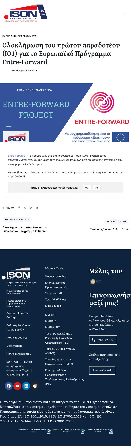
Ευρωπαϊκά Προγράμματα (19, 36)
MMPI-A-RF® (52, 327)
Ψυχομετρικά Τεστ (56, 276)
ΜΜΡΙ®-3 (50, 315)
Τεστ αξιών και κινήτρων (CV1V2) (60, 351)
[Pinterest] (31, 208)
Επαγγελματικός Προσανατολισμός (56, 285)
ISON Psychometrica (23, 70)
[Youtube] (17, 386)
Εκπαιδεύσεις (53, 305)
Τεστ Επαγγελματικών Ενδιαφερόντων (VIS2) (59, 362)
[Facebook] (19, 208)
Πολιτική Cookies (16, 337)
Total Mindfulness (55, 299)
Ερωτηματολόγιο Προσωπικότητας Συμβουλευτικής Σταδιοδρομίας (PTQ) (64, 377)
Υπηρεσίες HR (53, 293)
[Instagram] (35, 386)
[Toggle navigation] (107, 13)
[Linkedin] (37, 208)
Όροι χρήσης (14, 345)
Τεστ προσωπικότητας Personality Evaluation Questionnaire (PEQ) (58, 338)
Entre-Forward (16, 155)
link (33, 172)
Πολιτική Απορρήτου (18, 353)
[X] (25, 208)
